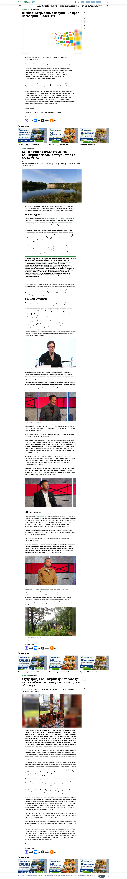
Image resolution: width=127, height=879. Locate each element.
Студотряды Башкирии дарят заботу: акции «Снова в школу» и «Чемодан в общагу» (47, 6)
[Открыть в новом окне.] (29, 120)
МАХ (98, 2)
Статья (20, 5)
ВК (82, 2)
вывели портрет (42, 516)
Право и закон (25, 9)
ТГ (92, 2)
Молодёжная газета (38, 844)
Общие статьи (26, 675)
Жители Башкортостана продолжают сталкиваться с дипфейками (92, 6)
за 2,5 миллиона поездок (63, 218)
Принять (102, 876)
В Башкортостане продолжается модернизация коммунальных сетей (69, 6)
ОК (87, 2)
